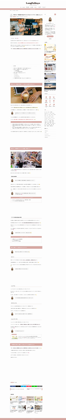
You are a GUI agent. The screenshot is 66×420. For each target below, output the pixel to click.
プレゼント (46, 119)
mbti (50, 113)
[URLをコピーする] (39, 386)
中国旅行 (53, 120)
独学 (45, 124)
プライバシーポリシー (47, 135)
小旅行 (45, 123)
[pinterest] (50, 38)
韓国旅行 (48, 125)
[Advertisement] (26, 57)
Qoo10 (45, 114)
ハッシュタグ (46, 118)
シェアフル (16, 74)
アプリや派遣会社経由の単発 (18, 71)
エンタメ (50, 115)
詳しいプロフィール (50, 36)
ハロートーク (50, 118)
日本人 (50, 123)
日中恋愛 (48, 123)
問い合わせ (46, 137)
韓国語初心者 (51, 125)
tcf (47, 114)
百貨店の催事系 (17, 70)
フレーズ (53, 118)
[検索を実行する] (55, 14)
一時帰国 (17, 16)
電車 (53, 124)
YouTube (54, 114)
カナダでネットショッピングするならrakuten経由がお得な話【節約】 (28, 336)
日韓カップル (53, 123)
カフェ (52, 115)
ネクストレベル (17, 75)
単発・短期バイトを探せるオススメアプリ (20, 72)
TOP (45, 132)
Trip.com (52, 114)
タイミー (16, 73)
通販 (51, 124)
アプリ (47, 115)
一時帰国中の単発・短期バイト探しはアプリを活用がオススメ (22, 78)
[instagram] (49, 38)
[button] (12, 386)
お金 (45, 115)
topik (49, 114)
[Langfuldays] (33, 4)
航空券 (49, 124)
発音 (47, 124)
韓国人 (45, 125)
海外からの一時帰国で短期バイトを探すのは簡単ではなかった (22, 68)
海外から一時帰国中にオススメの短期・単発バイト (21, 69)
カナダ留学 (14, 16)
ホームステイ (51, 119)
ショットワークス (17, 76)
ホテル (49, 119)
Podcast (53, 113)
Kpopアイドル (46, 113)
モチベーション (46, 120)
